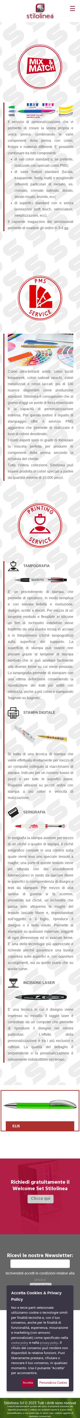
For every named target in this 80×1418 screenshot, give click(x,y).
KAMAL (39, 1126)
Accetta (28, 1382)
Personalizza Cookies (53, 1382)
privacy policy (49, 1343)
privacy (40, 1279)
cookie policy (19, 1343)
